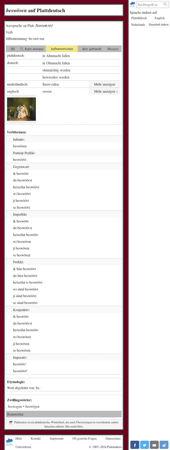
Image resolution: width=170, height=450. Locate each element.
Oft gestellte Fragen (84, 438)
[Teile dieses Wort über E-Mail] (154, 445)
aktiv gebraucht (91, 49)
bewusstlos (50, 77)
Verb (9, 32)
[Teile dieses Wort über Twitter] (144, 445)
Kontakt (36, 438)
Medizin (113, 49)
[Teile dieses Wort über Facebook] (134, 445)
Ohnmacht (53, 62)
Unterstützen (23, 447)
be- (38, 387)
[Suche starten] (165, 4)
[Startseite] (133, 4)
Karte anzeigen (33, 49)
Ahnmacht (53, 55)
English (159, 18)
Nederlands (138, 24)
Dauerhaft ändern (158, 24)
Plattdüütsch (139, 18)
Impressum (57, 438)
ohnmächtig (50, 70)
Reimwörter (15, 414)
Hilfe (18, 438)
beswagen (15, 406)
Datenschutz (113, 438)
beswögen (32, 406)
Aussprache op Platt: (20, 25)
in (43, 55)
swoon (47, 91)
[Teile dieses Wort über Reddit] (164, 445)
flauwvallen (50, 84)
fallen (66, 55)
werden (65, 70)
